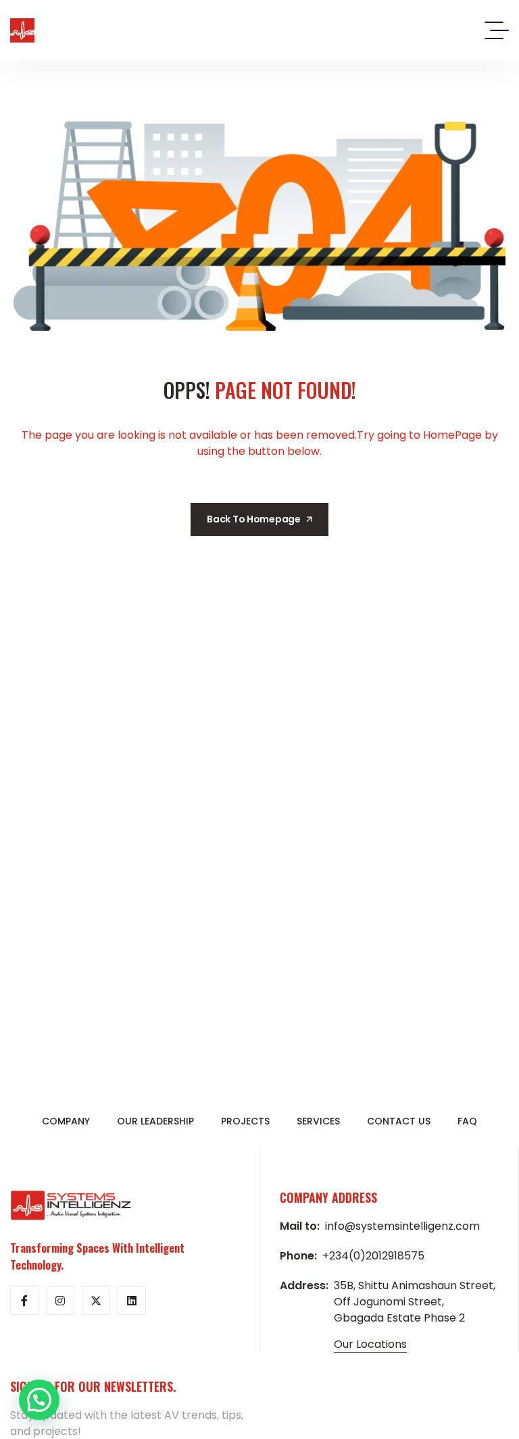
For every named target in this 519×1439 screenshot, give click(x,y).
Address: (304, 1285)
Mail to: (300, 1226)
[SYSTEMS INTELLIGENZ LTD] (22, 30)
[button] (39, 1400)
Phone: (298, 1256)
